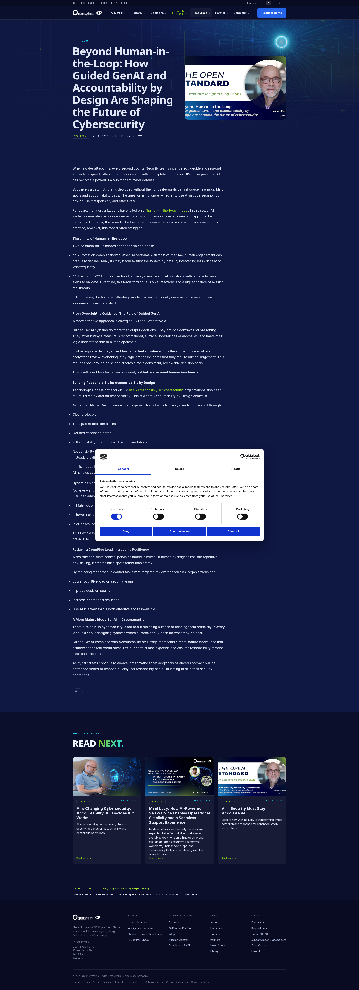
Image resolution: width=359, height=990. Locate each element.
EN (268, 3)
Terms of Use (134, 982)
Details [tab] (179, 468)
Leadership (216, 928)
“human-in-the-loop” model (166, 210)
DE (273, 3)
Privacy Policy (91, 982)
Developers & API (179, 945)
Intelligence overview (140, 928)
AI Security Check (138, 939)
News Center (218, 945)
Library (214, 951)
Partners (215, 939)
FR (278, 3)
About (213, 922)
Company (240, 12)
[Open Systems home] (87, 13)
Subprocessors (154, 982)
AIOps (172, 934)
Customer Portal (82, 894)
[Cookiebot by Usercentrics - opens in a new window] (243, 456)
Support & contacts (167, 894)
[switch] (158, 517)
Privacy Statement (113, 982)
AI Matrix (117, 12)
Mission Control (178, 939)
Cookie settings (200, 982)
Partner (220, 12)
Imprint (76, 982)
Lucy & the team (137, 922)
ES (284, 3)
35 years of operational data (145, 934)
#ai (77, 691)
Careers (215, 934)
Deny (125, 531)
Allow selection (180, 531)
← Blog (83, 40)
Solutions (157, 12)
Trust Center (190, 894)
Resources (200, 12)
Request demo (271, 13)
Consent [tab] (123, 468)
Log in (235, 3)
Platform (137, 12)
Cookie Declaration (177, 982)
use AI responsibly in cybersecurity (156, 390)
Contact (252, 3)
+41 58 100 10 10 (261, 934)
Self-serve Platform (180, 928)
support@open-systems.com (268, 939)
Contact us (258, 922)
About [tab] (235, 468)
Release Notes (104, 894)
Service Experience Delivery (134, 894)
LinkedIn (256, 951)
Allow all (233, 531)
